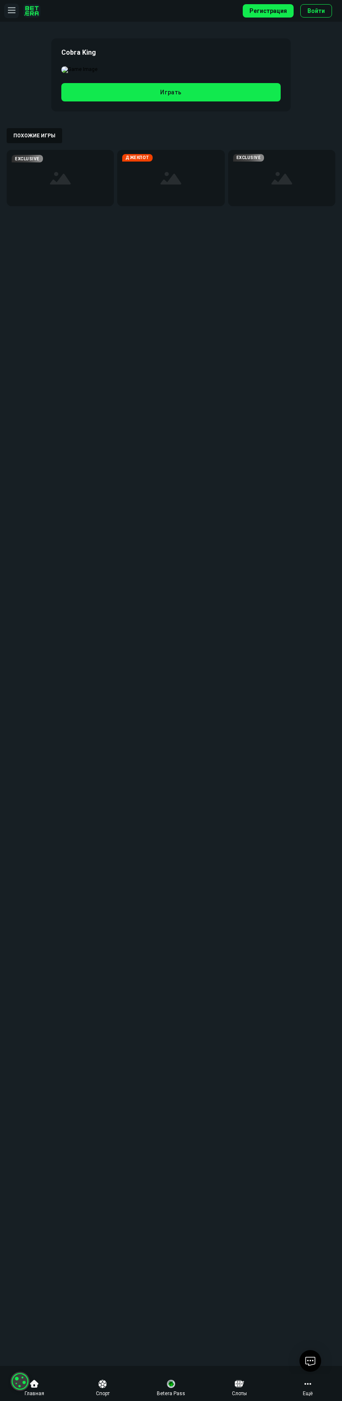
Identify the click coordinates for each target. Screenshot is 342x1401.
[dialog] (20, 1381)
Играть (170, 92)
